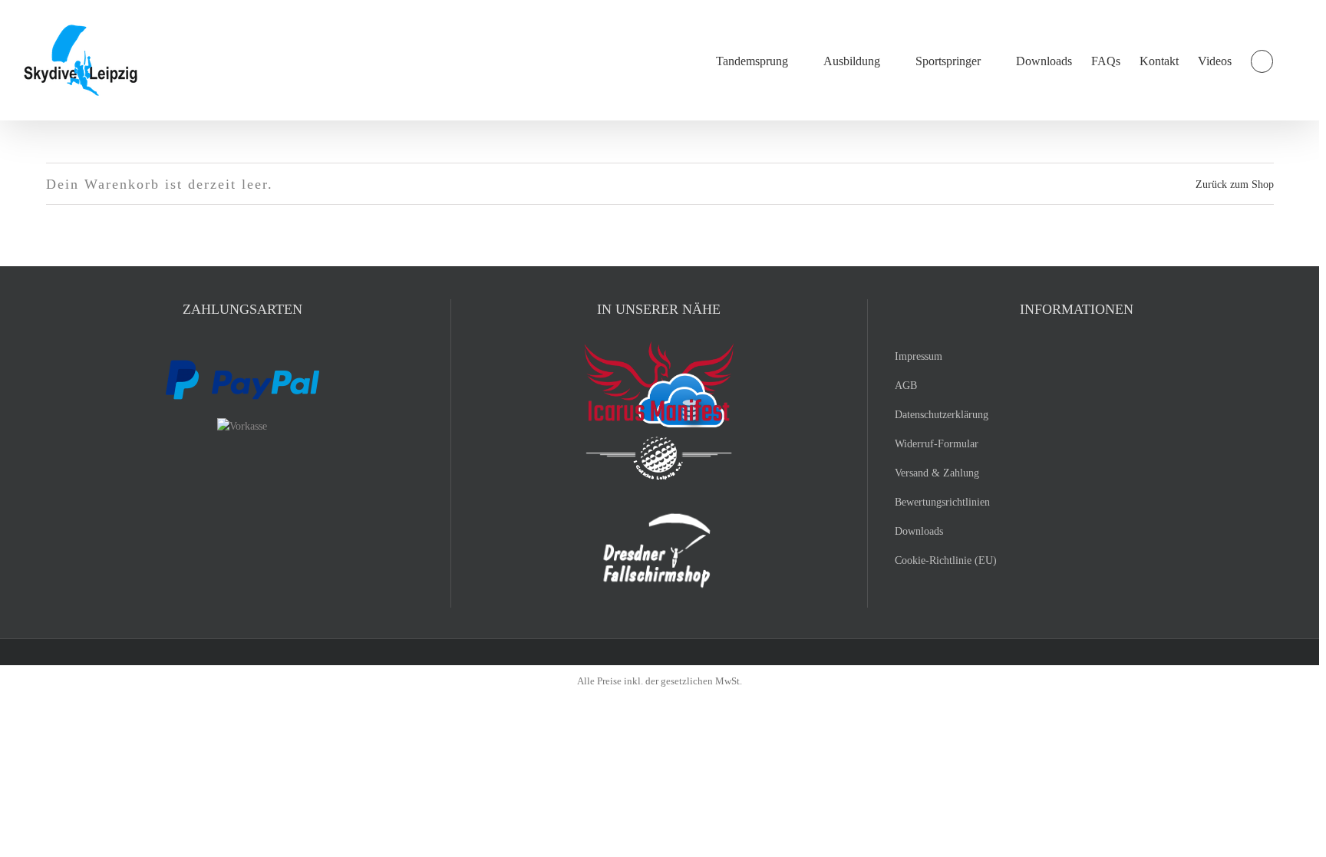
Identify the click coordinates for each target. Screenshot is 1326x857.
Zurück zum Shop (1235, 184)
